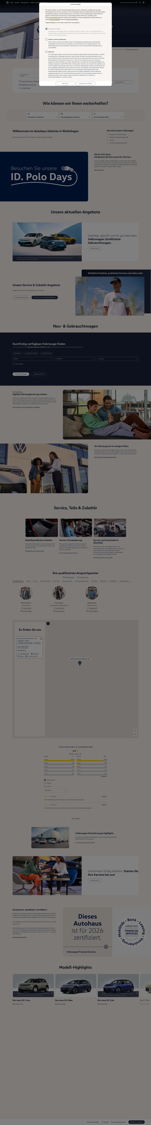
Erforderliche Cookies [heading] (54, 29)
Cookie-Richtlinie (54, 19)
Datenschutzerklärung (72, 19)
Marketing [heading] (51, 52)
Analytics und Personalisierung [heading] (57, 39)
